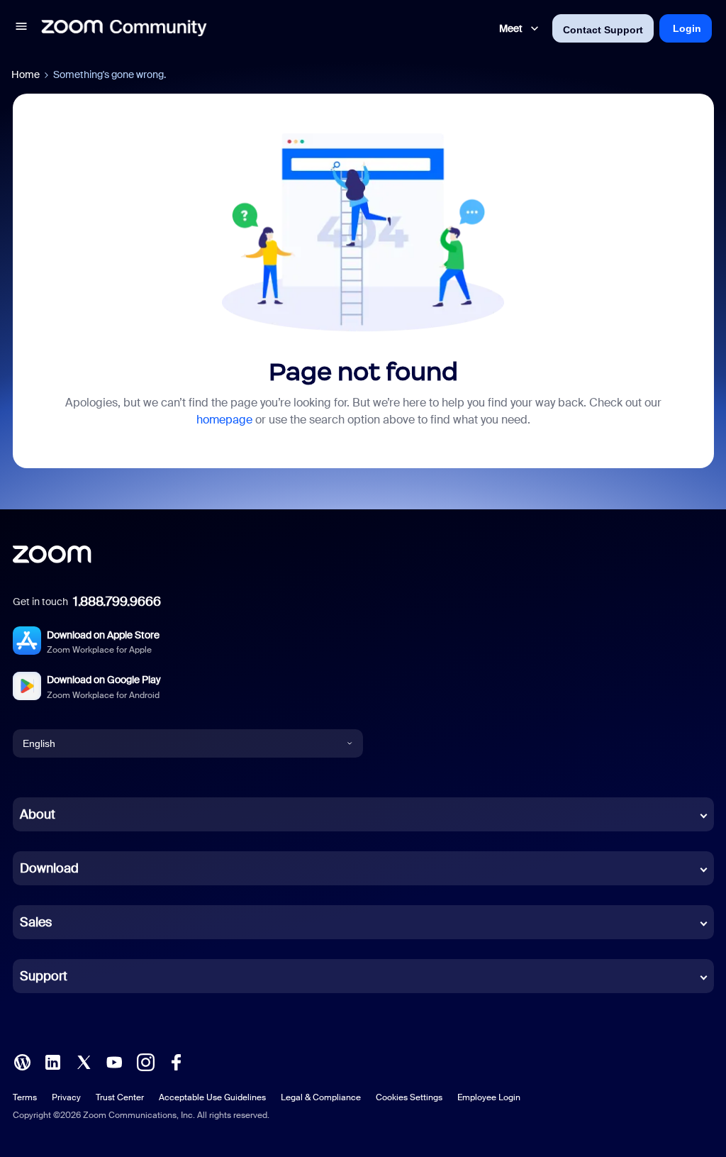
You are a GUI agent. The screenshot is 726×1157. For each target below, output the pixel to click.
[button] (21, 28)
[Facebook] (176, 1061)
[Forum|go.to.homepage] (124, 28)
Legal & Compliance (321, 1097)
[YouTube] (114, 1061)
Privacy (66, 1097)
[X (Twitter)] (83, 1061)
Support (43, 976)
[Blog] (22, 1061)
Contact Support (603, 29)
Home (25, 74)
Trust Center (120, 1097)
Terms (25, 1097)
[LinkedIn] (52, 1061)
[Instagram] (145, 1061)
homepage (224, 419)
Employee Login (488, 1097)
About (37, 814)
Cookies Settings (409, 1097)
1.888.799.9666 (117, 601)
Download (49, 868)
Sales (36, 922)
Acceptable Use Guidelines (212, 1097)
